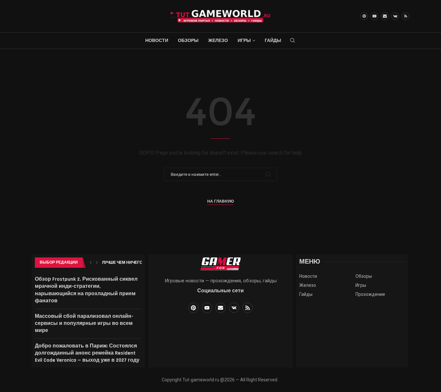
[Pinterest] (364, 16)
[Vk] (395, 16)
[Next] (96, 262)
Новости (156, 41)
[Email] (385, 16)
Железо (218, 41)
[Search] (292, 40)
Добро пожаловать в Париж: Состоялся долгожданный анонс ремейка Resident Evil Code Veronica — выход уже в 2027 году (87, 353)
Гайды (273, 41)
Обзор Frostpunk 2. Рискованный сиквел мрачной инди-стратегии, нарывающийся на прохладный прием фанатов (86, 290)
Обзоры (188, 41)
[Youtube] (374, 16)
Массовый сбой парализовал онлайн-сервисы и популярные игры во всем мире (84, 323)
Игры (244, 41)
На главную (220, 201)
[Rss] (405, 16)
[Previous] (90, 262)
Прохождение (370, 294)
